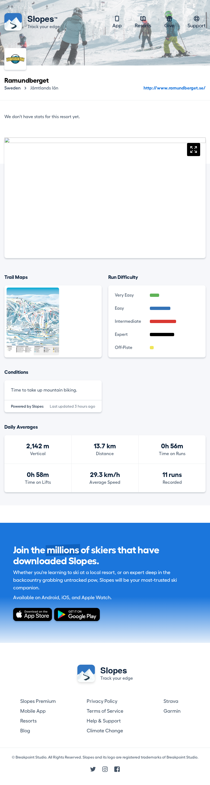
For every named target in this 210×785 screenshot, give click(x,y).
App (117, 25)
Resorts (143, 25)
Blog (25, 730)
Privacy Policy (102, 701)
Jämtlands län (44, 88)
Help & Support (104, 720)
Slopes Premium (38, 701)
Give (169, 25)
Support (197, 25)
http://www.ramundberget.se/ (175, 88)
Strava (171, 701)
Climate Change (105, 730)
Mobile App (33, 711)
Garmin (172, 711)
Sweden (12, 88)
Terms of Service (105, 711)
